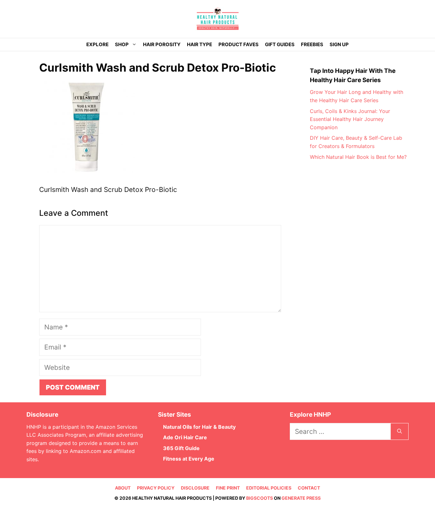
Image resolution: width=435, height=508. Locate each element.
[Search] (399, 431)
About (123, 487)
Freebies (312, 44)
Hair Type (199, 44)
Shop (122, 44)
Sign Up (339, 44)
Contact (309, 487)
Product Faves (238, 44)
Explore (97, 44)
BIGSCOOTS (259, 498)
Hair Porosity (162, 44)
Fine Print (228, 487)
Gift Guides (280, 44)
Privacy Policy (156, 487)
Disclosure (195, 487)
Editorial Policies (268, 487)
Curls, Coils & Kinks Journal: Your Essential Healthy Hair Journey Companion (350, 119)
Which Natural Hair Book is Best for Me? (358, 157)
